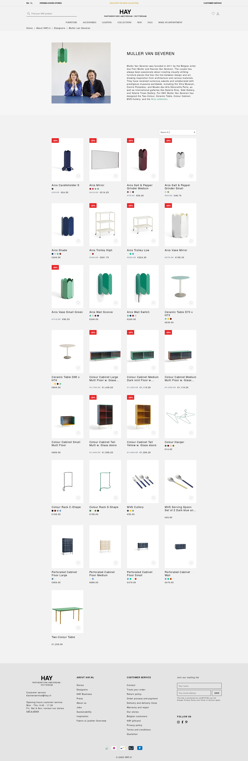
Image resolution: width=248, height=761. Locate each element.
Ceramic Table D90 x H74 (66, 378)
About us (81, 702)
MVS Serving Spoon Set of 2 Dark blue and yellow (180, 508)
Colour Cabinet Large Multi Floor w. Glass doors (103, 378)
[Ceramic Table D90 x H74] (67, 351)
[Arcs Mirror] (105, 159)
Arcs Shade (59, 250)
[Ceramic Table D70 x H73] (180, 286)
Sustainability (84, 711)
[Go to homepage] (125, 12)
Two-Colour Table (63, 636)
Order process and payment (142, 698)
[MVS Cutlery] (143, 481)
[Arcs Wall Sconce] (105, 286)
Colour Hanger (174, 441)
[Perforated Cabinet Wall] (180, 546)
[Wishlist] (213, 13)
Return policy (134, 694)
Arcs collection (159, 99)
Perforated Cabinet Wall (177, 573)
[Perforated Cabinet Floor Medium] (105, 546)
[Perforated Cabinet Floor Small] (143, 546)
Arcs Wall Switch (138, 311)
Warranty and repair (138, 707)
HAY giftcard (134, 720)
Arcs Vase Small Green (67, 311)
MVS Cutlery (135, 506)
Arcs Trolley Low (138, 250)
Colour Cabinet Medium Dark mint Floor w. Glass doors (143, 378)
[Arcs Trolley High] (105, 224)
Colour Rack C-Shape (66, 506)
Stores (80, 685)
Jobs (79, 707)
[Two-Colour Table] (67, 611)
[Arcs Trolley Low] (143, 224)
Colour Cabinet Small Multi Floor (66, 443)
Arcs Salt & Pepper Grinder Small (177, 186)
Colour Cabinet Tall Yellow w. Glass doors (142, 443)
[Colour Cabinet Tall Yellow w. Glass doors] (143, 416)
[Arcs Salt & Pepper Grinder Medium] (143, 159)
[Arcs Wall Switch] (143, 286)
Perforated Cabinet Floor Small (139, 573)
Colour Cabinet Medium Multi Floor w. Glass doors (180, 378)
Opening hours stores (51, 3)
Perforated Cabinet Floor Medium (102, 573)
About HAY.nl (85, 677)
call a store (32, 711)
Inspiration (83, 716)
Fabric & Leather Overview (91, 720)
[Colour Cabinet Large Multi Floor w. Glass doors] (105, 351)
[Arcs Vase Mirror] (180, 224)
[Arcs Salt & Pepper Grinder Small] (180, 159)
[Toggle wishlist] (78, 176)
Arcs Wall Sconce (101, 311)
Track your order (136, 689)
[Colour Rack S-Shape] (105, 481)
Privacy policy (134, 725)
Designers (82, 689)
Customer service (213, 3)
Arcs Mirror (96, 185)
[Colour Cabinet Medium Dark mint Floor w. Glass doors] (143, 351)
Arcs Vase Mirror (176, 250)
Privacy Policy (190, 700)
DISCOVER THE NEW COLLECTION (124, 3)
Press (80, 698)
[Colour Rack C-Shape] (67, 481)
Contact (131, 685)
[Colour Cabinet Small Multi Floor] (67, 416)
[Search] (28, 13)
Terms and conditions (139, 729)
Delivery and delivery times (142, 702)
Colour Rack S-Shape (104, 506)
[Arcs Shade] (67, 224)
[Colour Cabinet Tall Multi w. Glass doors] (105, 416)
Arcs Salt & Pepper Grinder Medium (140, 186)
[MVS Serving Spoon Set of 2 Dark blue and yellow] (180, 481)
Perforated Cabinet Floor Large (64, 573)
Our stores (133, 711)
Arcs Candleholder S (66, 185)
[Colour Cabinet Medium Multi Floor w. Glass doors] (180, 351)
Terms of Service (207, 700)
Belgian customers (137, 716)
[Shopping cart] (221, 13)
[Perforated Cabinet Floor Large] (67, 546)
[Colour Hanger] (180, 416)
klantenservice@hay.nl (38, 695)
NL (31, 3)
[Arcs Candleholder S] (67, 159)
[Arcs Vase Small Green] (67, 286)
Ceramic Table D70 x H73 (179, 313)
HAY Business (84, 694)
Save (216, 693)
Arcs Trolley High (101, 250)
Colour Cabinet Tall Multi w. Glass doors (103, 443)
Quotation (132, 734)
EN (27, 3)
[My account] (218, 13)
